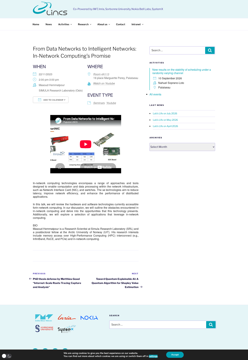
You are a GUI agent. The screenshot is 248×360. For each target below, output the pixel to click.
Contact (120, 24)
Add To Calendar (53, 100)
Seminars (99, 103)
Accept (175, 354)
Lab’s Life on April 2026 (165, 126)
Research (83, 24)
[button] (7, 356)
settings (153, 356)
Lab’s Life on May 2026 (165, 119)
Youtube (111, 103)
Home (36, 24)
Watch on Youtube (104, 83)
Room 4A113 (101, 74)
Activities (63, 24)
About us (102, 24)
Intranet (136, 24)
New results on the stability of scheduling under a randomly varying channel (181, 71)
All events (155, 94)
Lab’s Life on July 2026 (165, 113)
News (49, 24)
